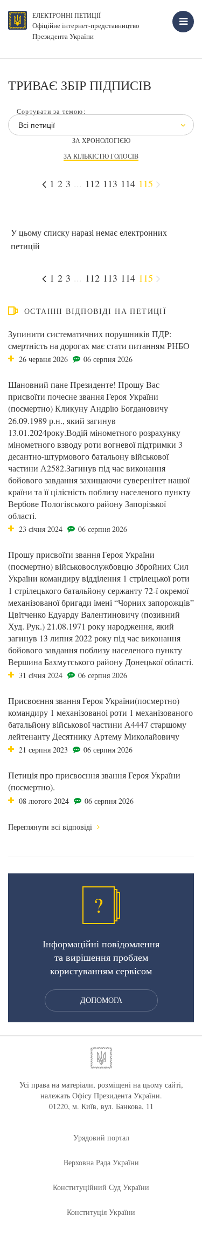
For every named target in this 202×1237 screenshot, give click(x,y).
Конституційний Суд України (101, 1187)
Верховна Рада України (101, 1162)
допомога (101, 1000)
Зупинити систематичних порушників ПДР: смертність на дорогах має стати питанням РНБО (99, 339)
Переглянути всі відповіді (51, 827)
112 (92, 183)
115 (145, 183)
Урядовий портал (101, 1137)
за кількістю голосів (101, 156)
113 (110, 183)
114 (128, 183)
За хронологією (101, 140)
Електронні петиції (66, 15)
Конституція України (101, 1212)
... (78, 183)
